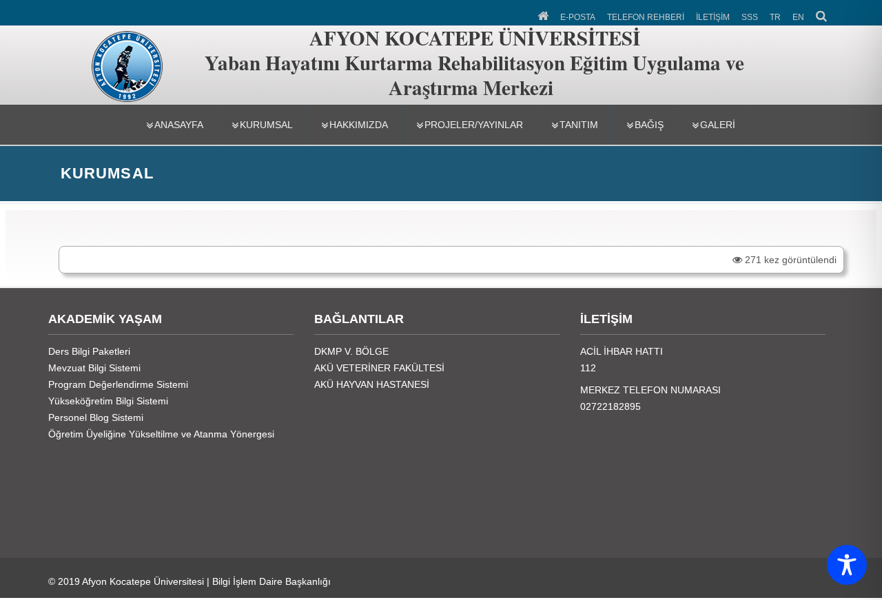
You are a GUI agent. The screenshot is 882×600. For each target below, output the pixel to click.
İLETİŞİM (713, 17)
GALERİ (717, 124)
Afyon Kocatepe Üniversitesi (143, 581)
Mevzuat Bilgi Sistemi (94, 367)
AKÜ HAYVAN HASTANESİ (371, 384)
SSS (749, 17)
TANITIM (579, 124)
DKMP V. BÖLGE (351, 351)
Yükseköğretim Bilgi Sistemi (108, 400)
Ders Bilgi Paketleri (89, 351)
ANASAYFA (178, 124)
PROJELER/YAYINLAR (473, 124)
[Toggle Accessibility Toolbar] (846, 565)
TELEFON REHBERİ (645, 17)
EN (798, 17)
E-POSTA (577, 17)
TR (775, 17)
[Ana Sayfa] (544, 14)
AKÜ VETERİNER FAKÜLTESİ (379, 367)
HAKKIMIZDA (358, 124)
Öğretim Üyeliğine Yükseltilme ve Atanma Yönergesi (161, 433)
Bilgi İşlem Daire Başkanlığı (271, 581)
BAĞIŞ (649, 124)
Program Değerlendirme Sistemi (118, 384)
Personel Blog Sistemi (95, 417)
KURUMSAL (266, 124)
